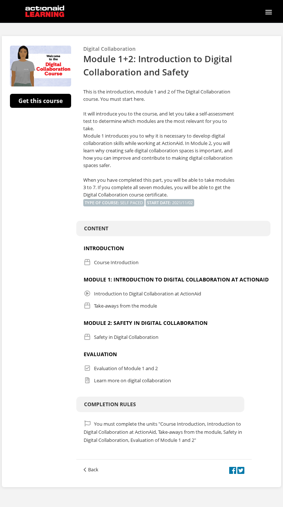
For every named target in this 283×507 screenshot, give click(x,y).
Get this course (40, 101)
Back (93, 469)
